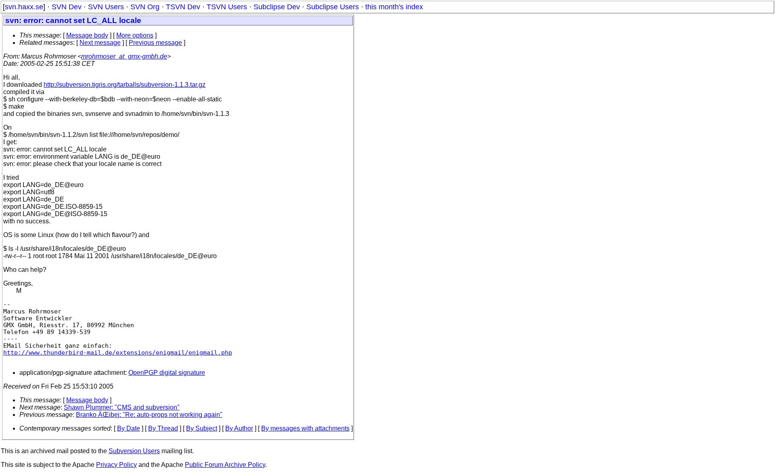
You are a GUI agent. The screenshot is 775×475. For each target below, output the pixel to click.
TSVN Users (227, 7)
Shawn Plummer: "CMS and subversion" (122, 407)
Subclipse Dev (276, 7)
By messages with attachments (305, 428)
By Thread (163, 428)
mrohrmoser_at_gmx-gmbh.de (124, 56)
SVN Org (144, 7)
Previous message (155, 42)
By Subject (201, 428)
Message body (87, 35)
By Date (128, 428)
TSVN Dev (183, 7)
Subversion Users (134, 451)
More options (134, 35)
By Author (239, 428)
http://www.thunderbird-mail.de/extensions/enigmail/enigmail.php (117, 352)
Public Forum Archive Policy (225, 464)
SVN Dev (67, 7)
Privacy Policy (116, 464)
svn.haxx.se (24, 7)
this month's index (394, 7)
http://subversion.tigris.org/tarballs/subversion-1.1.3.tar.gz (124, 84)
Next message (100, 42)
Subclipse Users (332, 7)
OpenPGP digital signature (166, 372)
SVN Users (106, 7)
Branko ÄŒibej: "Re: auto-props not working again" (149, 414)
